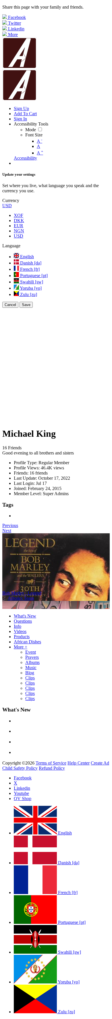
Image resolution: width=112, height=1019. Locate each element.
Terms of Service (51, 763)
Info (17, 626)
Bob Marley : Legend (21, 593)
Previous (10, 525)
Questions (23, 621)
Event (30, 652)
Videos (20, 631)
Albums (32, 662)
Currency (10, 200)
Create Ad (100, 763)
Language (11, 245)
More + (20, 646)
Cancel (10, 305)
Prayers (32, 657)
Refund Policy (52, 768)
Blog (29, 672)
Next (6, 530)
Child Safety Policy (20, 768)
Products (22, 636)
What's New (25, 616)
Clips (30, 677)
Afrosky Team (21, 598)
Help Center (78, 763)
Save (26, 305)
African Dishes (27, 641)
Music (30, 667)
